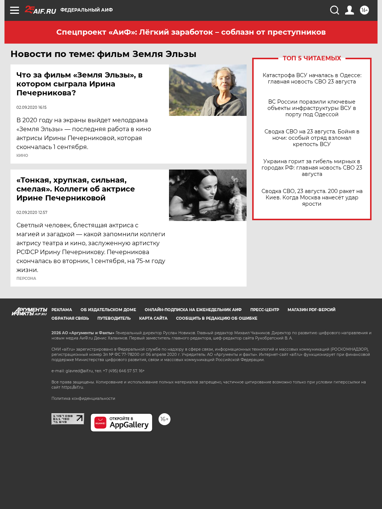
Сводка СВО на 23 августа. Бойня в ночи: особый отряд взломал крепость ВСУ (312, 138)
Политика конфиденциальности (83, 398)
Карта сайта (153, 318)
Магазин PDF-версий (311, 309)
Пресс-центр (264, 309)
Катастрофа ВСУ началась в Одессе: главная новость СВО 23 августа (312, 78)
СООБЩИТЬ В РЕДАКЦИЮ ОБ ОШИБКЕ (216, 318)
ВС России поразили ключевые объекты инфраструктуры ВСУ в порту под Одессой (311, 108)
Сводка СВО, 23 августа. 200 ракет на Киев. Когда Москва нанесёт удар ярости (312, 197)
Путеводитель (114, 318)
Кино (22, 156)
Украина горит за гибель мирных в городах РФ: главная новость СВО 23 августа (312, 167)
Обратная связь (70, 318)
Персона (26, 279)
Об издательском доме (108, 309)
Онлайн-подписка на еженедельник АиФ (193, 309)
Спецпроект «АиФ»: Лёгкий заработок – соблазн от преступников (191, 32)
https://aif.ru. (73, 387)
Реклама (61, 309)
